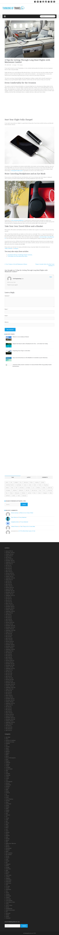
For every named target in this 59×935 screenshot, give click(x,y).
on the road (49, 490)
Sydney (13, 495)
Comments (45, 477)
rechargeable (14, 170)
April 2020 (8, 619)
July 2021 (8, 597)
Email (6, 315)
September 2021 (9, 595)
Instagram (16, 248)
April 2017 (8, 676)
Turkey (7, 903)
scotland (7, 876)
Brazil (7, 759)
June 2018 (8, 654)
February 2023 (9, 573)
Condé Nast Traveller (10, 484)
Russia (7, 873)
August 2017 (8, 670)
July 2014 (8, 725)
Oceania (7, 857)
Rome (34, 492)
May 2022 (8, 582)
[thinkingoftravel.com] (14, 8)
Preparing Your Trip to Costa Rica (21, 350)
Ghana (7, 802)
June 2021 (8, 598)
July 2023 (8, 565)
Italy (7, 821)
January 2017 (8, 681)
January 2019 (8, 643)
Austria (7, 748)
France (7, 797)
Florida (40, 484)
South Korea (8, 883)
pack (21, 170)
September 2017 (9, 668)
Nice (40, 490)
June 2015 (8, 708)
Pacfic (7, 859)
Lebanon (7, 832)
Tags (12, 477)
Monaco (7, 845)
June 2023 (8, 567)
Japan (7, 824)
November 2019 (9, 627)
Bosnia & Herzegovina (11, 757)
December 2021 (9, 590)
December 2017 (9, 663)
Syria (7, 891)
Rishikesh (23, 492)
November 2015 (9, 700)
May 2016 (8, 693)
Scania (39, 492)
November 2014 (9, 719)
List (33, 487)
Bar (21, 482)
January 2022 (8, 589)
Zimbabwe (8, 918)
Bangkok (16, 482)
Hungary (7, 810)
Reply (51, 276)
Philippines (8, 864)
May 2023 (8, 568)
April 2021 (8, 601)
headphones (20, 220)
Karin (12, 487)
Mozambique (8, 848)
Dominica (8, 786)
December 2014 (9, 717)
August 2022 (8, 579)
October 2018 (9, 647)
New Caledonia (9, 853)
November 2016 (9, 684)
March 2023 (8, 571)
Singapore (45, 492)
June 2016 (8, 692)
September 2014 (9, 722)
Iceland (7, 811)
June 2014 (8, 727)
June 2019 (8, 635)
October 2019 (9, 628)
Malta (7, 837)
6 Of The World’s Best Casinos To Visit (27, 531)
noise (12, 220)
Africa (7, 738)
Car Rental (8, 767)
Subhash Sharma (14, 526)
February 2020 (9, 622)
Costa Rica (8, 775)
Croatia (7, 776)
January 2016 (8, 697)
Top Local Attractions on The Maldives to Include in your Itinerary (30, 357)
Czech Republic (9, 781)
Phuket (11, 492)
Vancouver (24, 495)
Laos (7, 829)
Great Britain (8, 803)
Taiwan (7, 892)
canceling (16, 220)
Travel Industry (9, 900)
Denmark (8, 783)
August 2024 (8, 555)
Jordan (7, 826)
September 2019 (9, 630)
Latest (29, 477)
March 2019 (8, 639)
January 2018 (8, 662)
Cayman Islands (9, 769)
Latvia (7, 830)
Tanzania (8, 894)
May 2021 (8, 600)
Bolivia (7, 756)
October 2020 (9, 609)
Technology (8, 895)
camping (36, 482)
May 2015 (8, 709)
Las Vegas (28, 487)
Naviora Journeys (14, 512)
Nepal (7, 851)
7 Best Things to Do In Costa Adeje (27, 526)
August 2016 (8, 689)
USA (7, 911)
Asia (6, 745)
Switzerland (8, 889)
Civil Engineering (17, 278)
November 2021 (9, 592)
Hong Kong (46, 484)
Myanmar (8, 849)
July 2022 (8, 581)
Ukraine (7, 907)
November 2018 (9, 646)
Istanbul (7, 487)
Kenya (7, 827)
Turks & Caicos (9, 905)
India (7, 813)
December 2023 (9, 560)
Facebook (10, 248)
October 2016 (9, 685)
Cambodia (8, 762)
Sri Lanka (8, 886)
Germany (8, 800)
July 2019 (8, 633)
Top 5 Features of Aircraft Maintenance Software (16, 264)
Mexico (7, 840)
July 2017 (8, 671)
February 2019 (9, 641)
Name (6, 309)
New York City (34, 490)
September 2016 (9, 687)
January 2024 (8, 559)
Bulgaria (7, 761)
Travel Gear (8, 899)
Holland (7, 807)
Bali (11, 482)
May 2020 (8, 617)
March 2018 (8, 659)
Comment (7, 295)
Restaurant (17, 492)
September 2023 (9, 562)
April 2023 (8, 570)
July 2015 (8, 706)
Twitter (6, 248)
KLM (16, 487)
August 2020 (8, 613)
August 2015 (8, 705)
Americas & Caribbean (10, 740)
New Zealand (9, 854)
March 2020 (8, 620)
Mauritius (8, 838)
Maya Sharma (14, 517)
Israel (7, 819)
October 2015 (9, 701)
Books (31, 482)
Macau (7, 834)
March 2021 (8, 603)
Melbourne (21, 490)
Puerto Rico (8, 868)
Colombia (8, 773)
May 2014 (8, 728)
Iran (6, 816)
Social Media (8, 880)
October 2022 (9, 576)
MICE (7, 842)
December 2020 (9, 606)
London (43, 487)
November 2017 (9, 665)
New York (27, 490)
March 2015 (8, 712)
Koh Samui (22, 487)
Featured (8, 792)
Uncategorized (9, 908)
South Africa (8, 881)
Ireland (7, 818)
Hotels (7, 808)
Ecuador (7, 788)
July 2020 (8, 614)
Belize (7, 754)
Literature (38, 487)
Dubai (30, 484)
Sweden (7, 887)
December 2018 (9, 644)
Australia (7, 746)
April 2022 (8, 584)
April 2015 (8, 711)
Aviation (21, 65)
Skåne (51, 492)
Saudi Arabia (8, 875)
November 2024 (9, 552)
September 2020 (9, 611)
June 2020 (8, 616)
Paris (7, 492)
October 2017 (9, 666)
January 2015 (8, 716)
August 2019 (8, 632)
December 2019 (9, 625)
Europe (7, 791)
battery (18, 170)
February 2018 (9, 660)
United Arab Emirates (10, 910)
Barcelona (26, 482)
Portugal (7, 867)
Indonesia (8, 815)
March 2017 (8, 678)
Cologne (42, 482)
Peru (7, 862)
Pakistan (7, 861)
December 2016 (9, 682)
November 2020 (9, 608)
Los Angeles (8, 490)
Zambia (7, 916)
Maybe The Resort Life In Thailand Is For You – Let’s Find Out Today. (30, 343)
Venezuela (8, 913)
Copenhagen (18, 484)
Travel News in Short (10, 902)
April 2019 (8, 638)
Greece (7, 805)
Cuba (7, 780)
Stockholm (8, 495)
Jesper (15, 65)
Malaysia (7, 835)
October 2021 (9, 593)
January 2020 (8, 624)
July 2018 (8, 652)
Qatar (7, 870)
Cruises (25, 484)
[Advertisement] (29, 106)
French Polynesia (9, 799)
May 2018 (8, 655)
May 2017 (8, 674)
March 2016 (8, 695)
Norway (7, 856)
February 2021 (9, 605)
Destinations (8, 784)
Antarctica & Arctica (10, 742)
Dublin (35, 484)
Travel (18, 495)
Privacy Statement (22, 517)
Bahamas (8, 751)
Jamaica (7, 822)
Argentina (8, 743)
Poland (7, 865)
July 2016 (8, 690)
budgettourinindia (15, 522)
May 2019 (8, 636)
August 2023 (8, 563)
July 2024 (8, 557)
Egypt (7, 789)
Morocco (7, 846)
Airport (7, 482)
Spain (7, 884)
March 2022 (8, 586)
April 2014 (8, 730)
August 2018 (8, 651)
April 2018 (8, 657)
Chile (7, 770)
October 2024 (9, 554)
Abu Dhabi (8, 737)
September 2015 (9, 703)
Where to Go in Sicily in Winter (21, 336)
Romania (7, 872)
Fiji (6, 794)
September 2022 (9, 578)
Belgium (7, 753)
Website (6, 322)
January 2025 (8, 551)
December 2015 (9, 698)
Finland (7, 796)
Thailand (7, 897)
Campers (8, 764)
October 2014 (9, 720)
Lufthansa (15, 490)
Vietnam (7, 914)
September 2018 (9, 649)
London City (50, 487)
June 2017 (8, 673)
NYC (44, 490)
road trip (29, 492)
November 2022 (9, 574)
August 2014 (8, 724)
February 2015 (9, 714)
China (7, 772)
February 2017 (9, 679)
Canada (7, 765)
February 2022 (9, 587)
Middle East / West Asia (11, 843)
